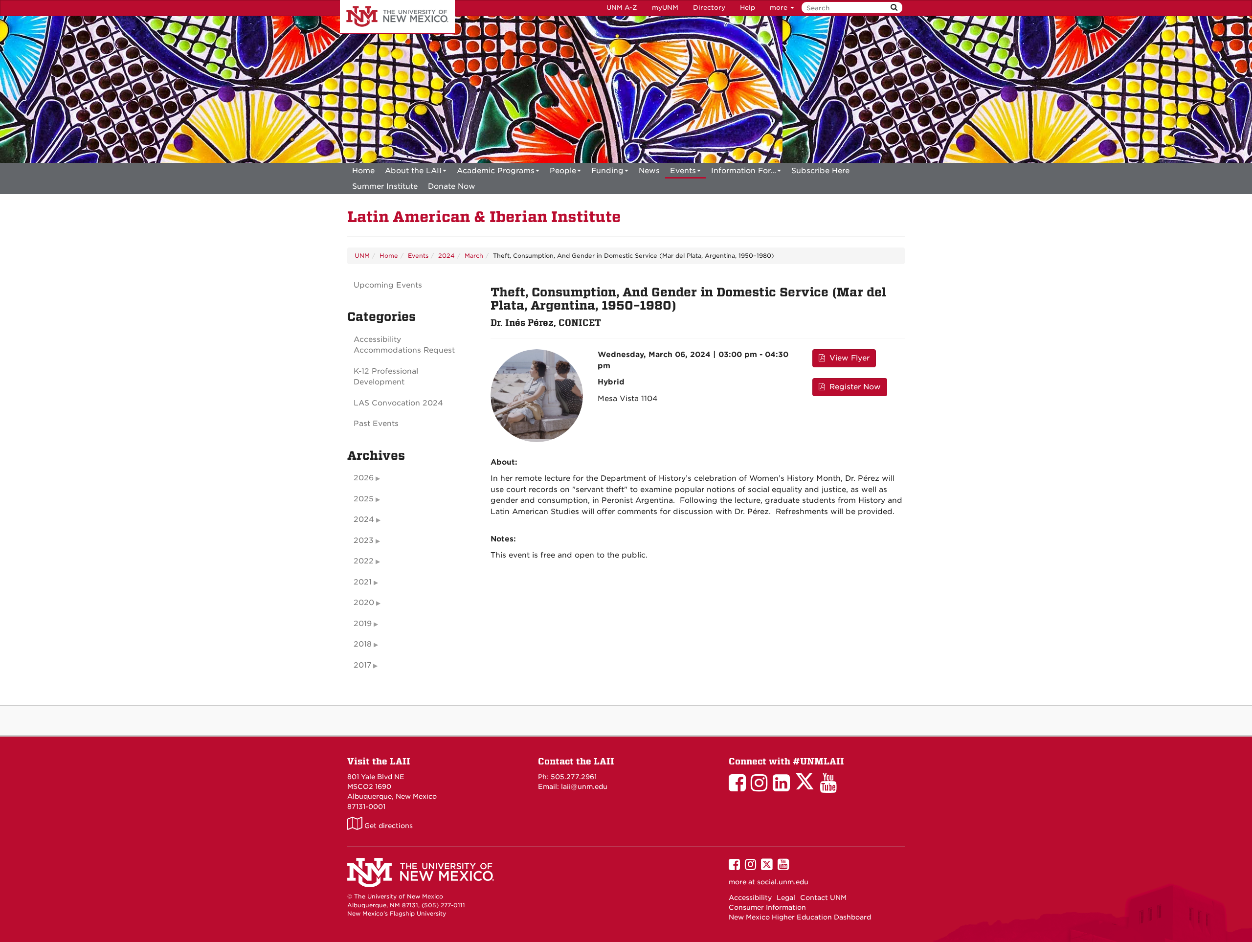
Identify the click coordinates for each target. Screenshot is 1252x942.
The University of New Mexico (397, 17)
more (779, 7)
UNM (362, 255)
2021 (363, 582)
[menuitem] (363, 171)
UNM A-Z (621, 7)
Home (363, 170)
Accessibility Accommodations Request (404, 345)
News (649, 170)
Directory (709, 7)
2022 (364, 561)
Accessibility (750, 897)
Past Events (376, 423)
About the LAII (413, 170)
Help (747, 7)
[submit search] (894, 7)
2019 (363, 623)
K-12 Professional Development (386, 377)
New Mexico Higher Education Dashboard (800, 917)
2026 (364, 477)
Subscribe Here (820, 170)
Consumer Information (767, 907)
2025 (364, 498)
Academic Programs (496, 170)
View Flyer (848, 358)
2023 (364, 540)
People (563, 170)
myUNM (665, 7)
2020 (364, 602)
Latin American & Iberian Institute (484, 216)
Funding (607, 170)
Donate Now (451, 186)
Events (683, 170)
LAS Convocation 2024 (398, 403)
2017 (362, 665)
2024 (446, 255)
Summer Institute (385, 186)
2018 (363, 644)
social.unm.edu (782, 882)
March (474, 255)
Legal (786, 897)
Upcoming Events (388, 285)
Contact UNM (823, 897)
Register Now (854, 386)
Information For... (743, 170)
